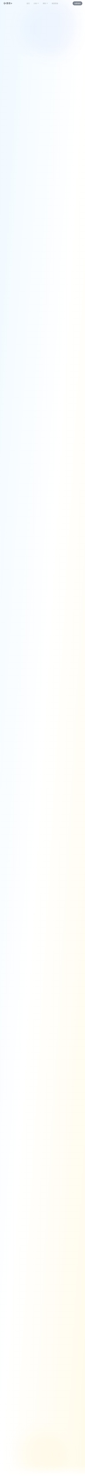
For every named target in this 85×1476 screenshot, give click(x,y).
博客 (44, 4)
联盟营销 (55, 4)
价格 (35, 4)
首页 (28, 4)
